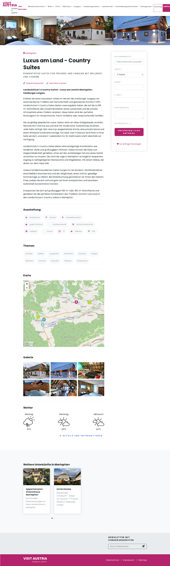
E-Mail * (119, 95)
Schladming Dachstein (126, 6)
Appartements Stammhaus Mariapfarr (34, 492)
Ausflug (158, 6)
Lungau (76, 6)
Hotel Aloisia (64, 489)
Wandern (55, 261)
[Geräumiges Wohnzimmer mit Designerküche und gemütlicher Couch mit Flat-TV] (64, 387)
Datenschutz (112, 560)
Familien (29, 254)
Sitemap (142, 560)
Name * (118, 82)
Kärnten (66, 6)
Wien (50, 6)
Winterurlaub (82, 261)
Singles (94, 254)
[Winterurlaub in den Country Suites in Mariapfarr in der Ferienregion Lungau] (141, 27)
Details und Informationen (83, 436)
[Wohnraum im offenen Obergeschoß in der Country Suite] (91, 370)
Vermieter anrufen (57, 83)
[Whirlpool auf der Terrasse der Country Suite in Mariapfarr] (36, 387)
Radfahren (68, 254)
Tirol (57, 6)
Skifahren (29, 261)
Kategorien (146, 6)
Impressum (128, 560)
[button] (85, 43)
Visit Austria (10, 4)
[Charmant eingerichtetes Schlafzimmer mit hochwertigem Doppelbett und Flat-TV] (28, 27)
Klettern (41, 254)
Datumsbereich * (123, 56)
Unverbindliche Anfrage (129, 131)
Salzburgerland (91, 6)
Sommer (42, 261)
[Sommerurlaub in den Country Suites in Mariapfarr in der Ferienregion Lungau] (85, 27)
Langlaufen (54, 254)
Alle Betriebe (22, 8)
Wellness (68, 261)
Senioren (82, 254)
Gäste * (118, 69)
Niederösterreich (36, 6)
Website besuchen (35, 83)
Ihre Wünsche (122, 108)
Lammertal (107, 6)
